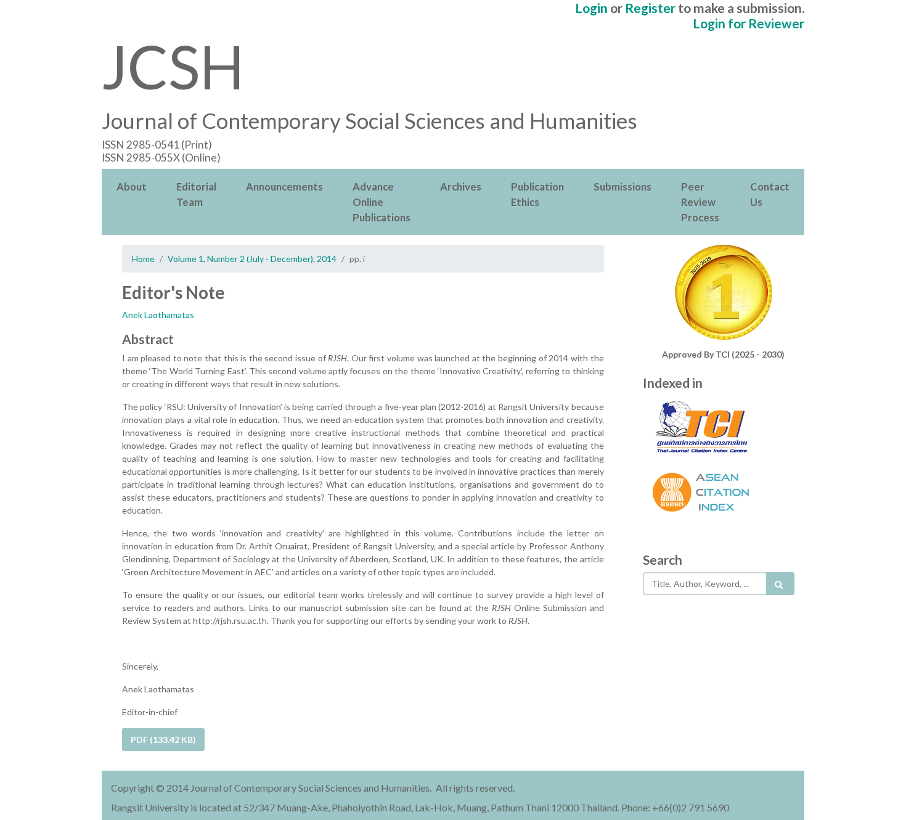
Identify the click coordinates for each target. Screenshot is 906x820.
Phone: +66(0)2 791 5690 (675, 807)
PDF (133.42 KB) (163, 739)
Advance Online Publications (381, 202)
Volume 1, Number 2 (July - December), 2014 (252, 258)
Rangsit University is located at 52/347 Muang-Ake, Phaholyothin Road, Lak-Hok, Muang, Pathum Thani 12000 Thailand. (365, 807)
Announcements (284, 186)
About (131, 186)
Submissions (622, 186)
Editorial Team (196, 194)
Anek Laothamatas (158, 315)
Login (591, 7)
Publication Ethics (537, 194)
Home (143, 258)
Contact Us (770, 194)
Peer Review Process (700, 202)
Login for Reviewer (748, 23)
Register (650, 7)
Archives (460, 186)
